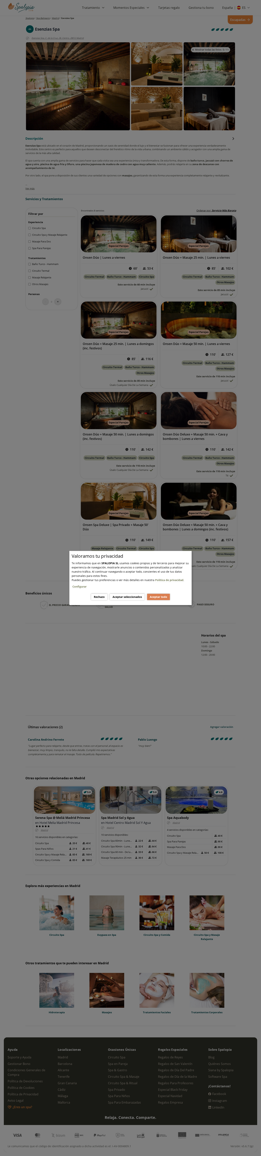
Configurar (79, 586)
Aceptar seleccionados (127, 597)
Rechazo (99, 597)
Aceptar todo (158, 597)
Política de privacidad (169, 580)
